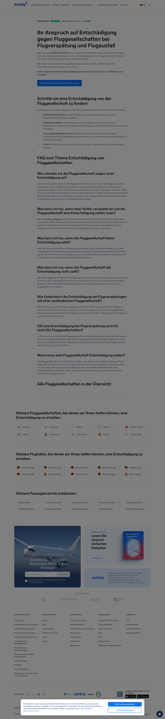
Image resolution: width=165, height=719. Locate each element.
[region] (82, 707)
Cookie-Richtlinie (86, 709)
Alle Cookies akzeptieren (124, 704)
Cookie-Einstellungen (125, 710)
